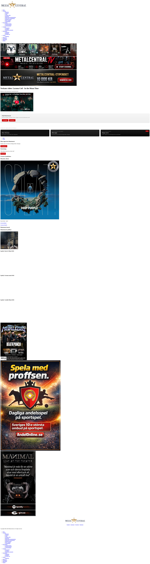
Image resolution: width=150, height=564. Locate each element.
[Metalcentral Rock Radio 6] (9, 248)
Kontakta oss (7, 34)
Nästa (4, 139)
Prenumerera (4, 146)
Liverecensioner (8, 25)
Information (5, 31)
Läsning (4, 11)
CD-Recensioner (8, 23)
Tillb (4, 138)
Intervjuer (7, 12)
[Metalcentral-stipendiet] (38, 85)
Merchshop (5, 39)
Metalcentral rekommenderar (10, 17)
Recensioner (5, 22)
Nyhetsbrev (5, 38)
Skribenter (7, 33)
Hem (4, 9)
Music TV (5, 37)
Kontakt (68, 524)
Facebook (5, 120)
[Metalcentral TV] (38, 69)
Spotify (4, 35)
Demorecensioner (8, 24)
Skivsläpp (7, 29)
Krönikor (7, 13)
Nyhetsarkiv (7, 27)
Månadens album (8, 19)
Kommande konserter (9, 30)
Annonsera (7, 32)
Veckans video (8, 15)
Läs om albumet (3, 223)
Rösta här (3, 153)
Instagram (12, 120)
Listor (6, 14)
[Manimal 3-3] (18, 515)
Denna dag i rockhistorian (10, 18)
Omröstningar (7, 21)
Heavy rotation (8, 20)
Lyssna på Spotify (3, 225)
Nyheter (4, 26)
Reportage (7, 16)
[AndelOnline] (30, 450)
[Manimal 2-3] (18, 509)
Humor (4, 40)
